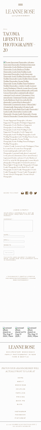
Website (7, 245)
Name (7, 234)
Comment (8, 219)
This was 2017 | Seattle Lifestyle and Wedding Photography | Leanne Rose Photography (21, 278)
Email (7, 239)
